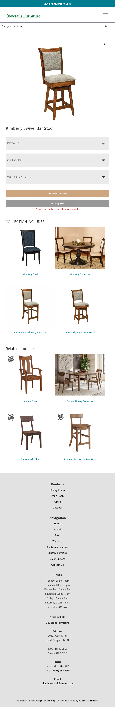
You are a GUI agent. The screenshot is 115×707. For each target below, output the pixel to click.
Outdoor (57, 507)
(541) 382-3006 (61, 666)
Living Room (57, 496)
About (57, 529)
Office (57, 501)
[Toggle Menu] (105, 15)
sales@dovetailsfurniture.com (57, 683)
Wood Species (19, 177)
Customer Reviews (57, 547)
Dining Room (57, 490)
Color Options (57, 559)
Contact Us (57, 564)
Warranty (57, 541)
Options (14, 160)
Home (57, 523)
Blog (57, 535)
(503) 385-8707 (61, 670)
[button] (104, 44)
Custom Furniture (57, 553)
